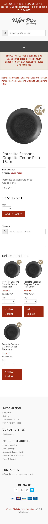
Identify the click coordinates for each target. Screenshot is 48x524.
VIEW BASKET (24, 10)
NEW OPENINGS (34, 4)
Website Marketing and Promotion (20, 509)
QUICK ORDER (38, 7)
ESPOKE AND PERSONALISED (16, 7)
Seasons (25, 77)
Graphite (35, 77)
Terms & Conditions (10, 419)
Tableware (14, 77)
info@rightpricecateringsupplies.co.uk (17, 474)
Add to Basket (13, 214)
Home (4, 77)
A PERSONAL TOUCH (14, 4)
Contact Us (7, 412)
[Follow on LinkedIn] (21, 490)
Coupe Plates (16, 173)
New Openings (8, 448)
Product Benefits (9, 459)
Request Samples (9, 445)
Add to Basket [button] (9, 312)
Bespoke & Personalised (12, 452)
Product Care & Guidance (12, 455)
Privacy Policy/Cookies (11, 423)
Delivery (5, 416)
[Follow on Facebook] (16, 490)
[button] (41, 108)
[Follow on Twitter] (32, 490)
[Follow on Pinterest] (27, 490)
